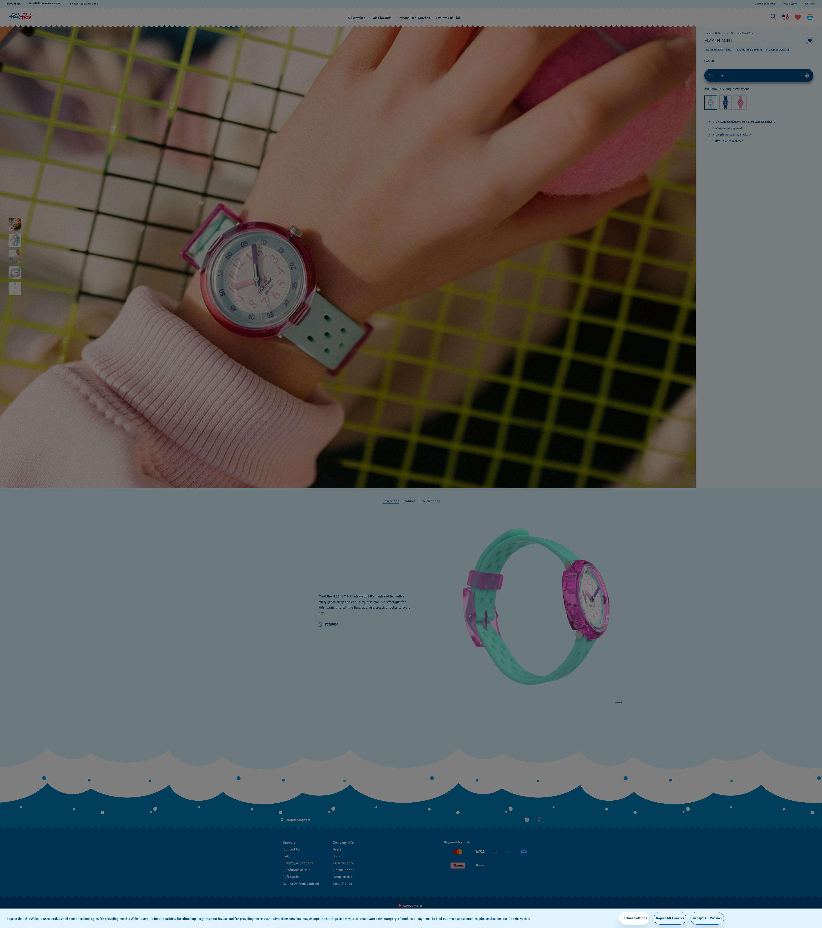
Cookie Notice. (519, 919)
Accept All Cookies (707, 918)
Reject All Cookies (670, 918)
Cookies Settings (634, 918)
